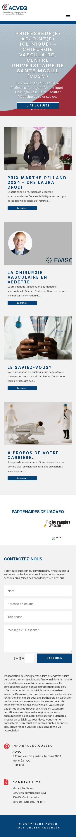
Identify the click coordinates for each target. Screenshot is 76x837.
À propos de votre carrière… (33, 455)
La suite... (22, 208)
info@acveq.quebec (33, 745)
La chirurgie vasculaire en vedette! (28, 277)
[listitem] (42, 758)
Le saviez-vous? (30, 367)
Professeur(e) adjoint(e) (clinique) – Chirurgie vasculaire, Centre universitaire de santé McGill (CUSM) (38, 55)
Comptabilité (27, 782)
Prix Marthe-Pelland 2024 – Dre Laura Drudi (37, 182)
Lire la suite (38, 105)
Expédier (55, 658)
